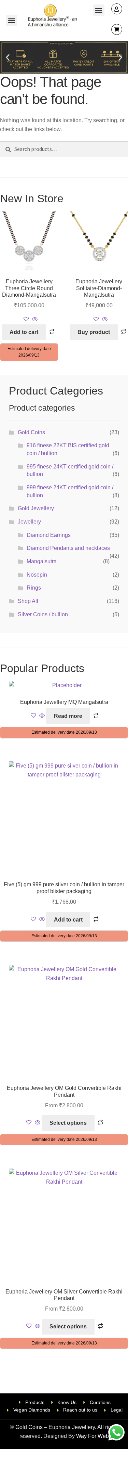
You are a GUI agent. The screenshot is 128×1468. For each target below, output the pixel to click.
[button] (11, 20)
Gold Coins (31, 432)
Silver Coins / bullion (43, 614)
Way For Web (92, 1436)
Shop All (28, 601)
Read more (68, 716)
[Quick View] (34, 320)
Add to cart (24, 332)
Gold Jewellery (36, 508)
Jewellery (29, 522)
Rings (34, 588)
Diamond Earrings (49, 535)
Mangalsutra (42, 561)
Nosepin (37, 575)
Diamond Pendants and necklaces (68, 548)
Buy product (93, 332)
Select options (68, 1123)
